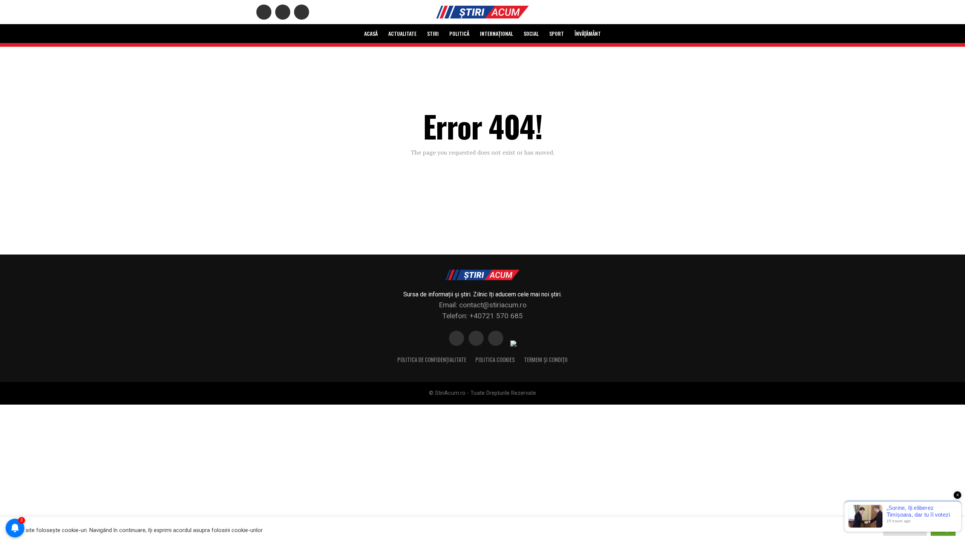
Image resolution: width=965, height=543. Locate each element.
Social (531, 33)
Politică (459, 33)
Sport (556, 33)
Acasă (371, 33)
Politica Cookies (495, 360)
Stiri (433, 33)
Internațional (496, 33)
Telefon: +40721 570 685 (482, 315)
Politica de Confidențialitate (431, 360)
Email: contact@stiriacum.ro (483, 304)
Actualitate (402, 33)
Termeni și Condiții (546, 360)
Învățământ (587, 33)
